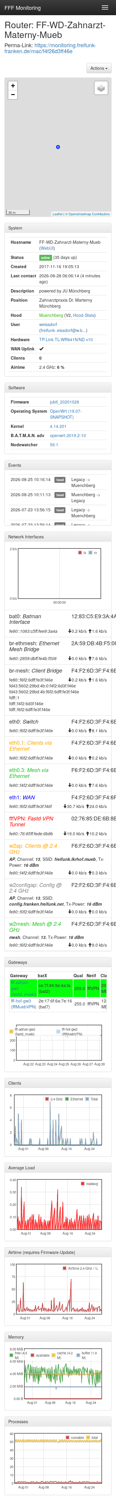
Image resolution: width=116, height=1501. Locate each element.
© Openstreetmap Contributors (87, 213)
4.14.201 (58, 426)
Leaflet (57, 213)
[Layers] (101, 87)
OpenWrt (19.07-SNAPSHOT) (66, 414)
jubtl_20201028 (64, 402)
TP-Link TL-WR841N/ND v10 (66, 339)
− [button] (13, 94)
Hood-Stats (83, 315)
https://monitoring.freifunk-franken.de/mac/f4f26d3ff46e (50, 48)
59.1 (54, 444)
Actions (97, 68)
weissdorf (48, 324)
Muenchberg (51, 315)
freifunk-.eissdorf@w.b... (63, 330)
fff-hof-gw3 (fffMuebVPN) (23, 1004)
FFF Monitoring (22, 7)
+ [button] (13, 85)
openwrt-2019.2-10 (68, 435)
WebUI (47, 248)
